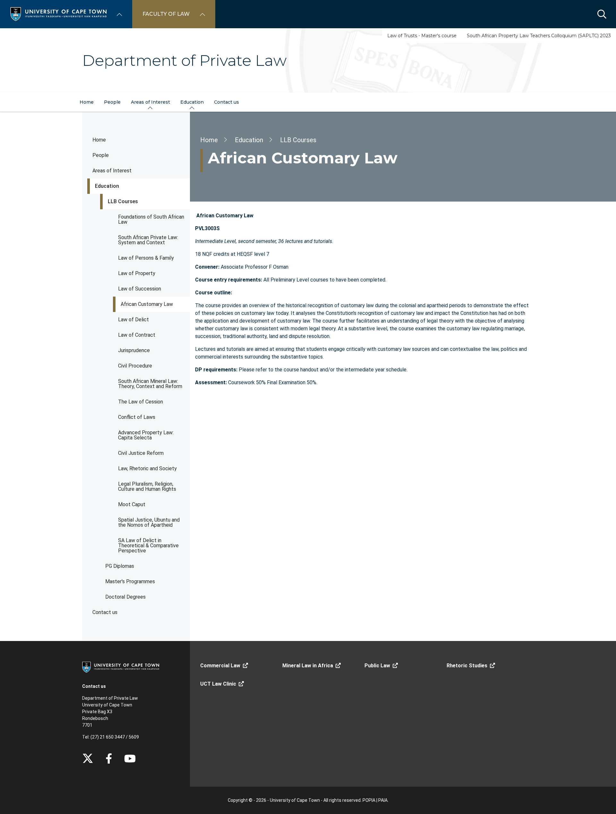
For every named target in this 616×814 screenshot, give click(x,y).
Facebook (109, 758)
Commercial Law (220, 665)
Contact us (104, 612)
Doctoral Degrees (125, 597)
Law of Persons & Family (146, 258)
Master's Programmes (130, 581)
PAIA (383, 800)
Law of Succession (139, 289)
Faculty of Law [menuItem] (166, 14)
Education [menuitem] (192, 102)
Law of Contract (136, 335)
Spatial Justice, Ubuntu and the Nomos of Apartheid (149, 522)
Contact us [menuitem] (226, 102)
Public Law (377, 665)
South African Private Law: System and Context (148, 240)
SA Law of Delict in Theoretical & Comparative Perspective (148, 545)
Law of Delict (133, 319)
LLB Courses (123, 201)
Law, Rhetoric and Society (147, 468)
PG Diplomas (119, 566)
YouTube (130, 758)
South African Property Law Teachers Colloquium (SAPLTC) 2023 (539, 36)
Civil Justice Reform (141, 453)
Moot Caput (131, 504)
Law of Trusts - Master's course (422, 36)
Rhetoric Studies (467, 665)
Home (99, 140)
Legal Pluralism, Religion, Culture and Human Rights (147, 486)
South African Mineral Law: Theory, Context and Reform (150, 383)
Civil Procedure (135, 366)
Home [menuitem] (87, 102)
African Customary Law (147, 304)
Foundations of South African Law (151, 219)
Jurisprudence (134, 350)
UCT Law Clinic (218, 684)
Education (107, 186)
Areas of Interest (112, 171)
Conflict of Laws (136, 417)
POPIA (369, 800)
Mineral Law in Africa (307, 665)
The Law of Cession (140, 402)
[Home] (58, 14)
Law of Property (136, 273)
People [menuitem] (112, 102)
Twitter (87, 758)
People (100, 155)
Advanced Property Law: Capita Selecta (146, 435)
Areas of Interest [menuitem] (150, 102)
